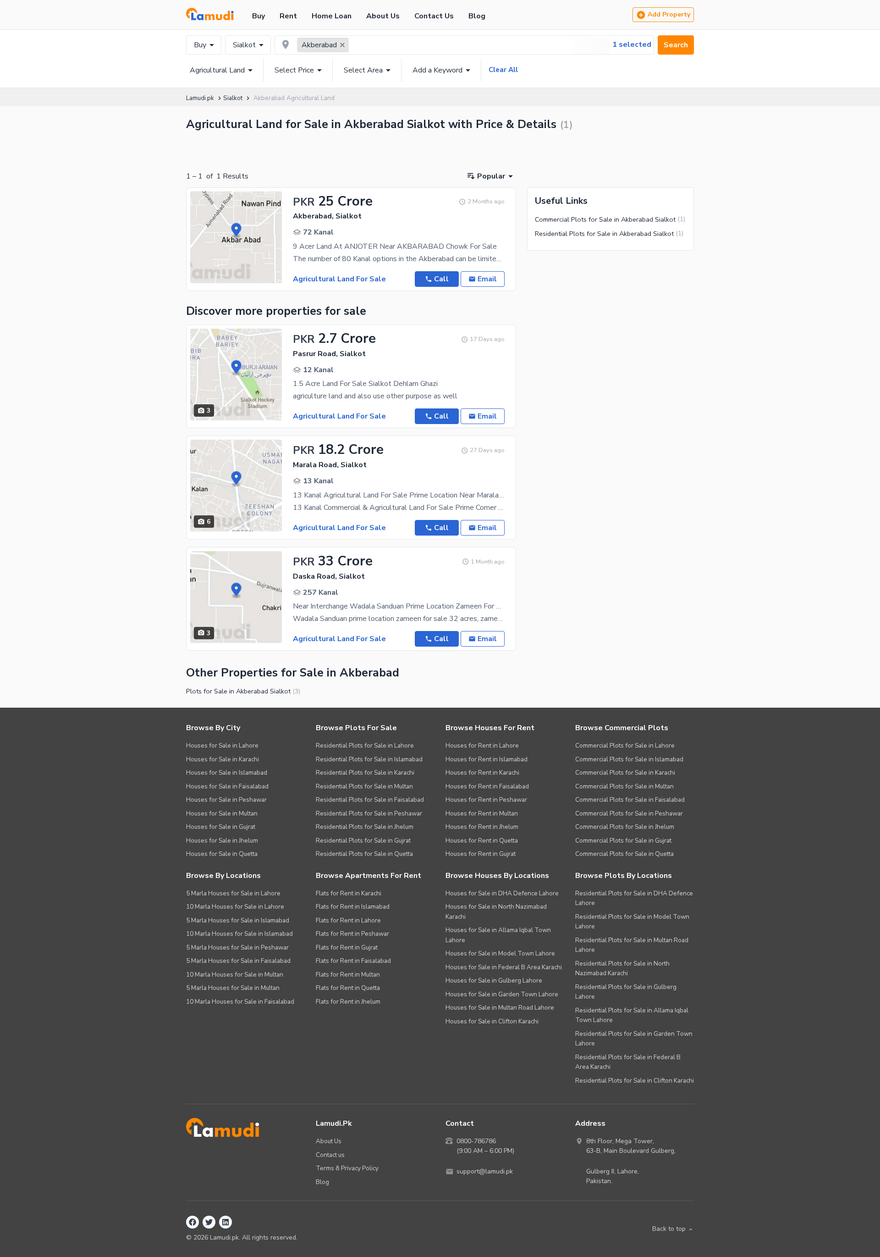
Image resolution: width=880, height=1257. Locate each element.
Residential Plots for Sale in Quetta (364, 853)
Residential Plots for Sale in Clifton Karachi (634, 1080)
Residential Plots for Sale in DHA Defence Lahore (634, 898)
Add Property (669, 14)
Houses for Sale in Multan (222, 813)
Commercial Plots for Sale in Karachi (625, 772)
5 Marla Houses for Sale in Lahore (233, 893)
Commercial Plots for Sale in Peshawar (629, 813)
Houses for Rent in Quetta (482, 840)
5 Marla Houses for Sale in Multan (233, 987)
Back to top (669, 1228)
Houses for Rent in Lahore (482, 745)
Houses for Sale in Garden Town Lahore (502, 994)
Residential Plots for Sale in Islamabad (369, 759)
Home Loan (332, 16)
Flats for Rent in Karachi (348, 893)
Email (487, 279)
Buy (258, 16)
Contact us (330, 1155)
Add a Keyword (437, 70)
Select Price (294, 70)
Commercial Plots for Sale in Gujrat (623, 840)
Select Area (363, 70)
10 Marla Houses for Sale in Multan (234, 974)
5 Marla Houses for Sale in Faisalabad (238, 960)
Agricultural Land (217, 70)
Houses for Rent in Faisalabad (487, 786)
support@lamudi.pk (484, 1171)
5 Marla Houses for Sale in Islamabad (237, 920)
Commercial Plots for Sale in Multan (624, 786)
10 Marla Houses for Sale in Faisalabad (240, 1001)
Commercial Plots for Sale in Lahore (625, 745)
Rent (288, 16)
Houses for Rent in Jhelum (482, 826)
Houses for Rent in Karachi (482, 772)
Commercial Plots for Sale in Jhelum (624, 826)
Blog (476, 16)
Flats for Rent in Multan (348, 974)
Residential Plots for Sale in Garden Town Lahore (634, 1038)
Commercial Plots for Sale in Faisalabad (630, 799)
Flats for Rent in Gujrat (347, 947)
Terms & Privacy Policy (347, 1168)
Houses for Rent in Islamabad (487, 759)
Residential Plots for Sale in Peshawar (369, 813)
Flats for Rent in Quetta (348, 987)
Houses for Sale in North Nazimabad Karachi (496, 911)
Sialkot (244, 45)
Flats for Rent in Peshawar (352, 933)
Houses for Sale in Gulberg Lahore (494, 980)
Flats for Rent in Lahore (348, 920)
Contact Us (434, 16)
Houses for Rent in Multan (482, 813)
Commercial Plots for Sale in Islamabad (629, 759)
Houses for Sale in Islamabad (226, 772)
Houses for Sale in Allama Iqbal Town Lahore (498, 935)
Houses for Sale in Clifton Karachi (492, 1021)
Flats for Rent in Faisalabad (353, 960)
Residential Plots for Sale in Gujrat (363, 840)
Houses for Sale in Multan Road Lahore (500, 1007)
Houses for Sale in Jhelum (222, 840)
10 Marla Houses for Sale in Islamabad (239, 933)
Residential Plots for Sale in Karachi (365, 772)
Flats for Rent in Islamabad (353, 906)
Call (441, 279)
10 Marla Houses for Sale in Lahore (235, 906)
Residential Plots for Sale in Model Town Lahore (632, 921)
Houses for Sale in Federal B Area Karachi (504, 967)
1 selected (631, 44)
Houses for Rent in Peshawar (486, 799)
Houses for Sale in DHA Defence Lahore (502, 893)
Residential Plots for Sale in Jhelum (364, 826)
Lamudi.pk (200, 98)
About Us (383, 16)
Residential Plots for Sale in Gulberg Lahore (625, 992)
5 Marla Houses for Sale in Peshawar (237, 947)
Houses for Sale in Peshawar (226, 799)
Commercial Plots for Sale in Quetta (624, 853)
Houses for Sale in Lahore (222, 745)
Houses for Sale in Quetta (222, 853)
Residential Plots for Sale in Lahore (365, 745)
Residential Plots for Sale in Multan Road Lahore (631, 945)
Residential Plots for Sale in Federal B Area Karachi (628, 1062)
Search (676, 45)
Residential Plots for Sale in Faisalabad (370, 799)
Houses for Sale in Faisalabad (227, 786)
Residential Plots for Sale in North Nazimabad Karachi (622, 968)
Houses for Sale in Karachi (222, 759)
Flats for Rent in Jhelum (348, 1001)
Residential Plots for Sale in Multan (364, 786)
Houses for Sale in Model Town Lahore (500, 953)
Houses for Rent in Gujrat (481, 853)
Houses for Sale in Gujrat (220, 826)
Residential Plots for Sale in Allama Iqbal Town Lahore (631, 1015)
